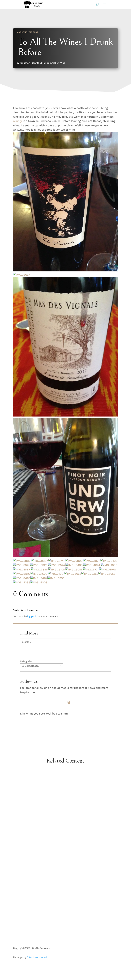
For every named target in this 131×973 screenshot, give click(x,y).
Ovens (72, 838)
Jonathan (25, 62)
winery (17, 121)
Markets (68, 889)
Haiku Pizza (65, 787)
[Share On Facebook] (30, 719)
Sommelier (53, 62)
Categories (26, 661)
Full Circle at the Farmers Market (65, 883)
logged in (32, 616)
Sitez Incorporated (37, 957)
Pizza (72, 793)
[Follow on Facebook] (62, 702)
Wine (62, 62)
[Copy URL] (98, 719)
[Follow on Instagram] (69, 702)
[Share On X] (53, 719)
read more (65, 809)
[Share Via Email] (76, 719)
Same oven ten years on (65, 832)
